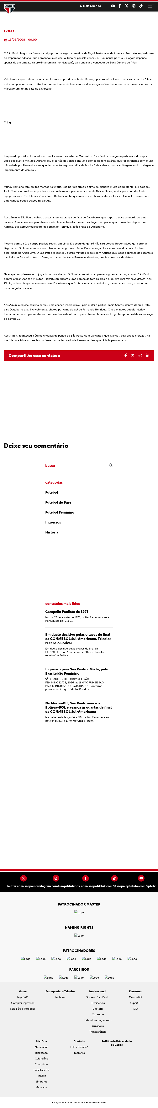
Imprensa (79, 1052)
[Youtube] (113, 6)
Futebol (9, 31)
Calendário (41, 1058)
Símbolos (41, 1081)
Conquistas (41, 1064)
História (51, 532)
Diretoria (97, 1008)
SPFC (9, 9)
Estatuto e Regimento (97, 1020)
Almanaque (41, 1047)
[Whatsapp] (140, 355)
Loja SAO (22, 997)
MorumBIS (135, 997)
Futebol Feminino (59, 512)
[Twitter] (126, 6)
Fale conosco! (79, 1047)
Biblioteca (41, 1052)
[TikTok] (141, 6)
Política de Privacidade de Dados (117, 1043)
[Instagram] (133, 6)
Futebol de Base (58, 502)
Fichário (41, 1076)
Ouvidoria (98, 1026)
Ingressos (53, 522)
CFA (135, 1008)
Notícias (60, 997)
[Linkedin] (147, 355)
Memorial (41, 1087)
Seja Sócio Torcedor (22, 1008)
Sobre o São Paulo (97, 997)
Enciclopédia (41, 1070)
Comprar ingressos (22, 1003)
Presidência (98, 1003)
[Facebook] (119, 6)
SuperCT (135, 1003)
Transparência (97, 1031)
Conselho (98, 1014)
